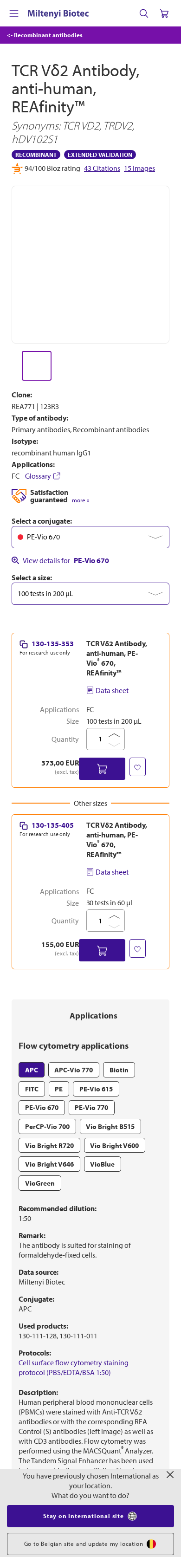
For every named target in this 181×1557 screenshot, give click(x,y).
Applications (93, 1015)
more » (80, 500)
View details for (66, 560)
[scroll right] (170, 366)
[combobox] (90, 537)
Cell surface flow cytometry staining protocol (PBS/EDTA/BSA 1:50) (74, 1367)
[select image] (37, 366)
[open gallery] (90, 265)
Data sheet (112, 690)
